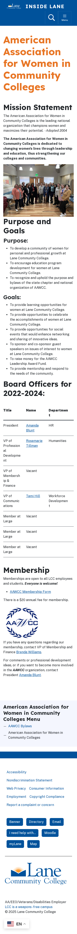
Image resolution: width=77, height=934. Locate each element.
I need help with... (22, 833)
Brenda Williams (28, 652)
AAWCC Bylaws (20, 726)
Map (33, 844)
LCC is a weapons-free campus (29, 907)
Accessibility (16, 772)
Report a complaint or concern (30, 805)
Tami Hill (33, 496)
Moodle (50, 833)
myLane (15, 844)
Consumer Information (46, 788)
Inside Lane (44, 6)
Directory (36, 822)
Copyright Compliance (47, 797)
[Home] (15, 6)
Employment (16, 797)
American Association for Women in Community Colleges (35, 735)
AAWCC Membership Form (30, 592)
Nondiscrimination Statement (29, 780)
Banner (14, 822)
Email (56, 822)
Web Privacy (16, 788)
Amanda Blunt (30, 675)
